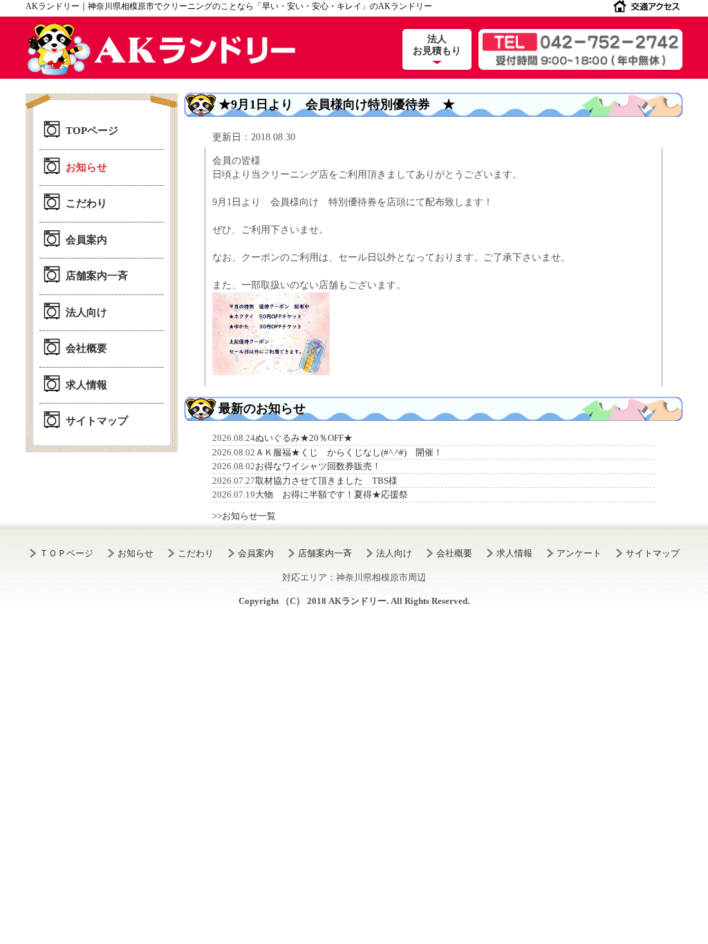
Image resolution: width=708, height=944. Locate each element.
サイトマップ (97, 420)
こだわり (86, 203)
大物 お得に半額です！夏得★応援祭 (331, 494)
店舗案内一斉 (97, 275)
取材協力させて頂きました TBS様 (326, 480)
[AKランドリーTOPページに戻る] (161, 49)
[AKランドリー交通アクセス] (646, 9)
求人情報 (86, 384)
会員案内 (86, 239)
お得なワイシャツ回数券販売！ (318, 466)
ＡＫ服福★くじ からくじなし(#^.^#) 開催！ (348, 452)
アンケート (579, 553)
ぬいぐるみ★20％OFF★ (304, 438)
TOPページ (92, 130)
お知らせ (86, 167)
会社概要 (86, 348)
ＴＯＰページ (66, 553)
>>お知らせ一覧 (244, 516)
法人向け (86, 312)
